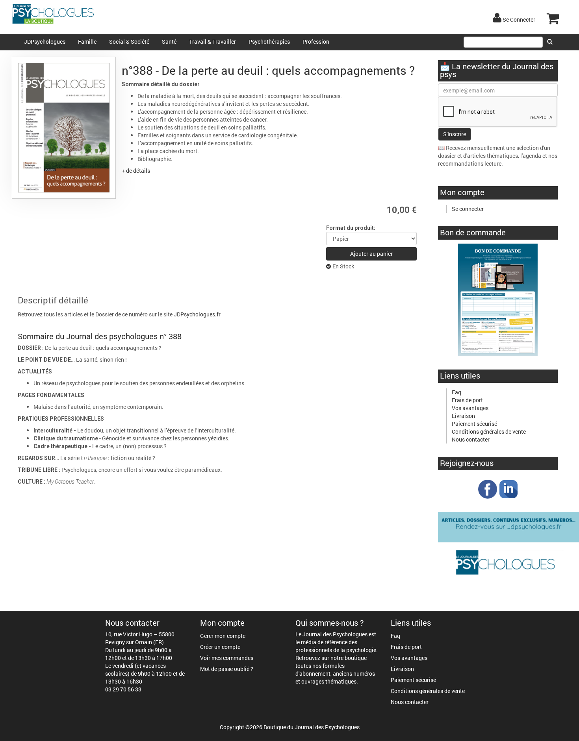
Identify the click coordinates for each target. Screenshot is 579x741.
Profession (315, 41)
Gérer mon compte (222, 635)
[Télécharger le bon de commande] (498, 299)
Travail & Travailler (212, 41)
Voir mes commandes (226, 658)
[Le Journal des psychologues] (508, 546)
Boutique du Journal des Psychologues (312, 727)
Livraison (463, 415)
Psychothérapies (269, 41)
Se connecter (468, 209)
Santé (169, 41)
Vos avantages (470, 408)
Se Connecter (518, 19)
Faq (456, 392)
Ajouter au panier (371, 253)
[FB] (487, 488)
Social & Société (129, 41)
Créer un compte (220, 646)
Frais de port (467, 400)
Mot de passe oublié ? (226, 669)
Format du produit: (350, 228)
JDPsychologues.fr (197, 314)
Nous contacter (471, 439)
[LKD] (508, 488)
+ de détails (136, 170)
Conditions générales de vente (489, 431)
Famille (87, 41)
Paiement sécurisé (474, 423)
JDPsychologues (44, 41)
